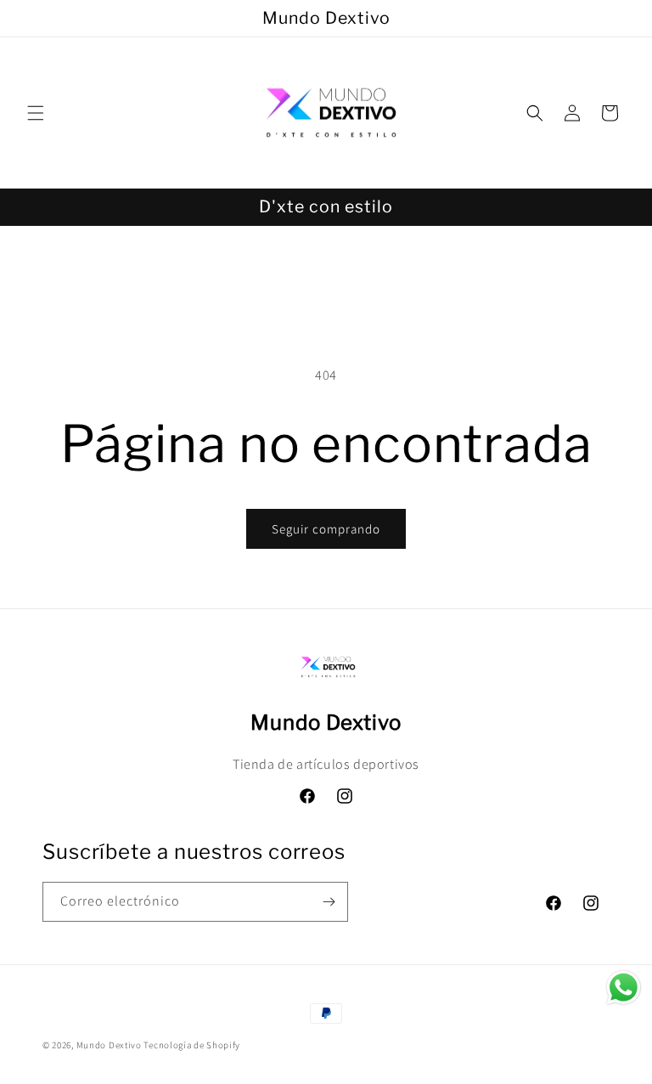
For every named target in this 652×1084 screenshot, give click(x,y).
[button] (35, 113)
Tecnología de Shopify (191, 1045)
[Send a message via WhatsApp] (624, 988)
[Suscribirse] (328, 902)
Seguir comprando (326, 529)
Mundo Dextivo (109, 1045)
